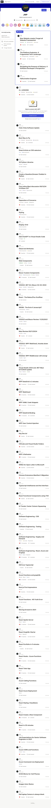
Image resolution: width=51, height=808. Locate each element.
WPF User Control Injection (29, 423)
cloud (36, 56)
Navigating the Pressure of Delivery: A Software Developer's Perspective (34, 67)
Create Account (33, 115)
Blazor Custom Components (29, 273)
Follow (44, 10)
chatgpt (21, 238)
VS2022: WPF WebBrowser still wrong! (33, 356)
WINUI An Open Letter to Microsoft (31, 465)
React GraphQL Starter (27, 632)
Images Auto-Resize (26, 784)
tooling (25, 262)
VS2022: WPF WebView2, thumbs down (33, 344)
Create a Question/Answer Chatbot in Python (32, 175)
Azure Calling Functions (27, 681)
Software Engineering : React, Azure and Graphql (33, 552)
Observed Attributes (26, 249)
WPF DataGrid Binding (27, 413)
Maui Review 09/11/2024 (28, 331)
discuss (21, 262)
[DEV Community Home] (2, 1)
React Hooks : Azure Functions (30, 656)
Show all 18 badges (25, 28)
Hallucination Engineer (28, 78)
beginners (31, 202)
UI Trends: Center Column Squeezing (32, 506)
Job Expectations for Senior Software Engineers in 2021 (32, 738)
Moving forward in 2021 (27, 610)
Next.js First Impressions (28, 587)
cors (24, 751)
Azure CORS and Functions (29, 750)
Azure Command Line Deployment (31, 762)
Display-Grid (23, 225)
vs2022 (25, 287)
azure (24, 554)
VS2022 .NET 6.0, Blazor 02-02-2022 (32, 285)
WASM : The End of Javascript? (30, 307)
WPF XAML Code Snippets (28, 402)
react (20, 540)
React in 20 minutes (26, 725)
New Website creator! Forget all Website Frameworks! (31, 39)
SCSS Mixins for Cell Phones (29, 774)
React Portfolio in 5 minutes (29, 644)
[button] (3, 25)
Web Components (25, 261)
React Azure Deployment (28, 691)
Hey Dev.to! (23, 433)
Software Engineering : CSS (29, 516)
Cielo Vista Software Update (29, 128)
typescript (30, 540)
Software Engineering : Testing (30, 526)
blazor (20, 274)
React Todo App (24, 668)
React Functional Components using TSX (34, 496)
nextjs (20, 577)
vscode (29, 262)
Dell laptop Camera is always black (31, 794)
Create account (45, 1)
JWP (21, 35)
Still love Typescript (26, 565)
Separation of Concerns (27, 200)
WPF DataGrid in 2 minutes (28, 381)
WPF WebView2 (24, 392)
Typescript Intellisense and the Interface (33, 486)
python (20, 164)
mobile (28, 371)
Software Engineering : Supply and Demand (31, 538)
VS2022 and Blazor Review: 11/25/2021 (33, 319)
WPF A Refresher (25, 454)
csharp (33, 274)
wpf (25, 357)
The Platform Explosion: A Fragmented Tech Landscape (30, 53)
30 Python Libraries (26, 162)
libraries (25, 164)
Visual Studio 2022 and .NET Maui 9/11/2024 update (31, 369)
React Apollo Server (26, 620)
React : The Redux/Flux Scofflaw (30, 297)
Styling (21, 212)
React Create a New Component (30, 715)
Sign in (39, 118)
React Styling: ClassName (28, 703)
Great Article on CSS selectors (30, 150)
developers (31, 56)
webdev (22, 42)
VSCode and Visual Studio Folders (31, 444)
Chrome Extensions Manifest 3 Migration (34, 475)
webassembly (31, 287)
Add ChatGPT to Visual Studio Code (32, 237)
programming (25, 56)
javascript (36, 42)
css (20, 152)
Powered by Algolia (29, 1)
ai (25, 42)
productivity (30, 42)
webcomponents (25, 152)
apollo (24, 621)
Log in (37, 1)
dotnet (24, 190)
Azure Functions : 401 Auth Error (31, 599)
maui (20, 190)
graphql (28, 554)
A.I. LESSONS (24, 90)
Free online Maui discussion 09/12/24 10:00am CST (32, 187)
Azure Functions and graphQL (30, 575)
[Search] (6, 2)
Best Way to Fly (24, 138)
